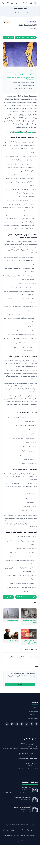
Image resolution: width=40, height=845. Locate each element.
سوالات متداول (25, 835)
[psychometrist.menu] (35, 3)
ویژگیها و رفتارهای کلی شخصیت (25, 85)
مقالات (21, 830)
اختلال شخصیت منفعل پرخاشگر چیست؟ (23, 74)
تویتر (11, 657)
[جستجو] (3, 3)
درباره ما (27, 830)
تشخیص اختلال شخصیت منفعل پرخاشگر (23, 82)
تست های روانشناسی (12, 830)
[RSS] (7, 724)
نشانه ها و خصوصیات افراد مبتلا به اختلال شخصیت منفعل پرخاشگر (20, 78)
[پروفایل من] (12, 3)
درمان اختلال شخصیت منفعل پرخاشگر (23, 88)
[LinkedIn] (31, 724)
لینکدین (21, 657)
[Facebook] (22, 724)
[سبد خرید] (7, 3)
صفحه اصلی (34, 830)
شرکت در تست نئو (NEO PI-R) (26, 37)
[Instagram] (17, 724)
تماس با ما (16, 835)
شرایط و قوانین (8, 835)
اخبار (4, 830)
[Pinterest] (12, 724)
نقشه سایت (20, 841)
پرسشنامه (33, 835)
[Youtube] (36, 724)
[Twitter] (27, 724)
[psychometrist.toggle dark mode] (16, 3)
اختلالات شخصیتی (32, 22)
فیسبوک (32, 657)
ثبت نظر (20, 684)
